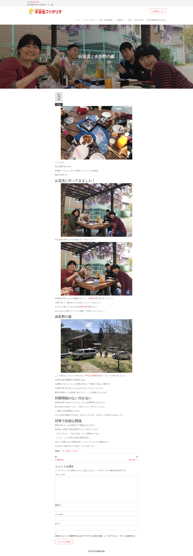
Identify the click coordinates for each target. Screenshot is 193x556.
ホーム (78, 20)
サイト (58, 523)
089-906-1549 (34, 2)
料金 (130, 20)
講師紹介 (120, 20)
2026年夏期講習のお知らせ (156, 20)
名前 (58, 504)
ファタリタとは (89, 20)
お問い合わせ (139, 20)
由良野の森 (92, 298)
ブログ (63, 451)
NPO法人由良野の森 (93, 375)
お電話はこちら (158, 11)
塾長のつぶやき (72, 451)
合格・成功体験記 (106, 20)
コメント (60, 474)
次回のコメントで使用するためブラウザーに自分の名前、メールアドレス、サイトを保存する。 (96, 535)
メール (59, 514)
